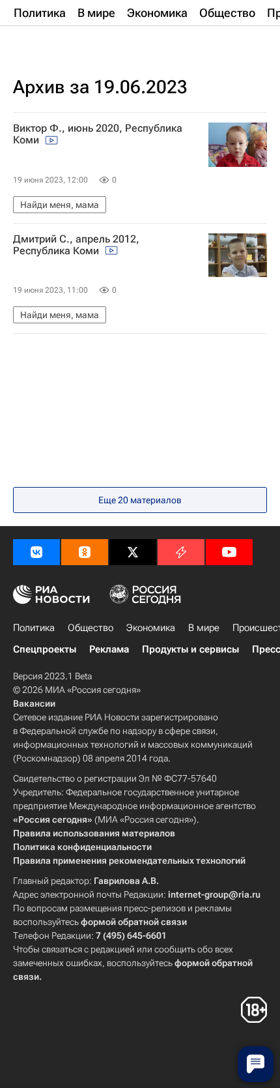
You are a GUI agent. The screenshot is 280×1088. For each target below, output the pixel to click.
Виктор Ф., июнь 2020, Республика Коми (97, 134)
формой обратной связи (134, 922)
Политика (34, 628)
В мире (203, 628)
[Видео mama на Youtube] (229, 552)
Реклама (109, 649)
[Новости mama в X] (132, 552)
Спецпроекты (44, 649)
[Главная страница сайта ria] (78, 44)
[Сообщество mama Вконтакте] (36, 552)
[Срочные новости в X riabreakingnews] (181, 552)
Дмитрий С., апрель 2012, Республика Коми (76, 245)
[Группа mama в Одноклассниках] (84, 552)
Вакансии (34, 703)
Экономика (150, 628)
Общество (90, 628)
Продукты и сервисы (190, 649)
